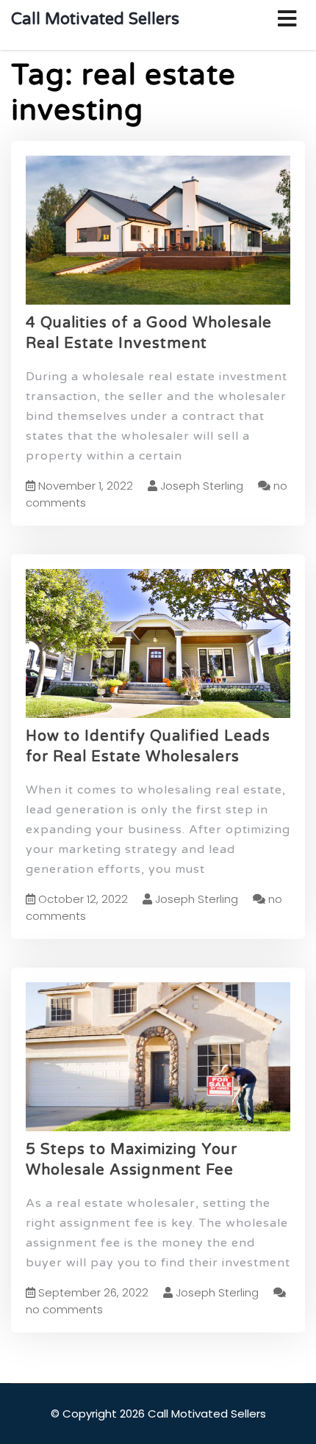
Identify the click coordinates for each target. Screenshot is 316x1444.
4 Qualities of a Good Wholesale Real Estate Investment (149, 333)
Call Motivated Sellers (95, 19)
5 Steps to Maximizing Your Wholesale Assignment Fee (131, 1160)
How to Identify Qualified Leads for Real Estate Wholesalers (148, 747)
